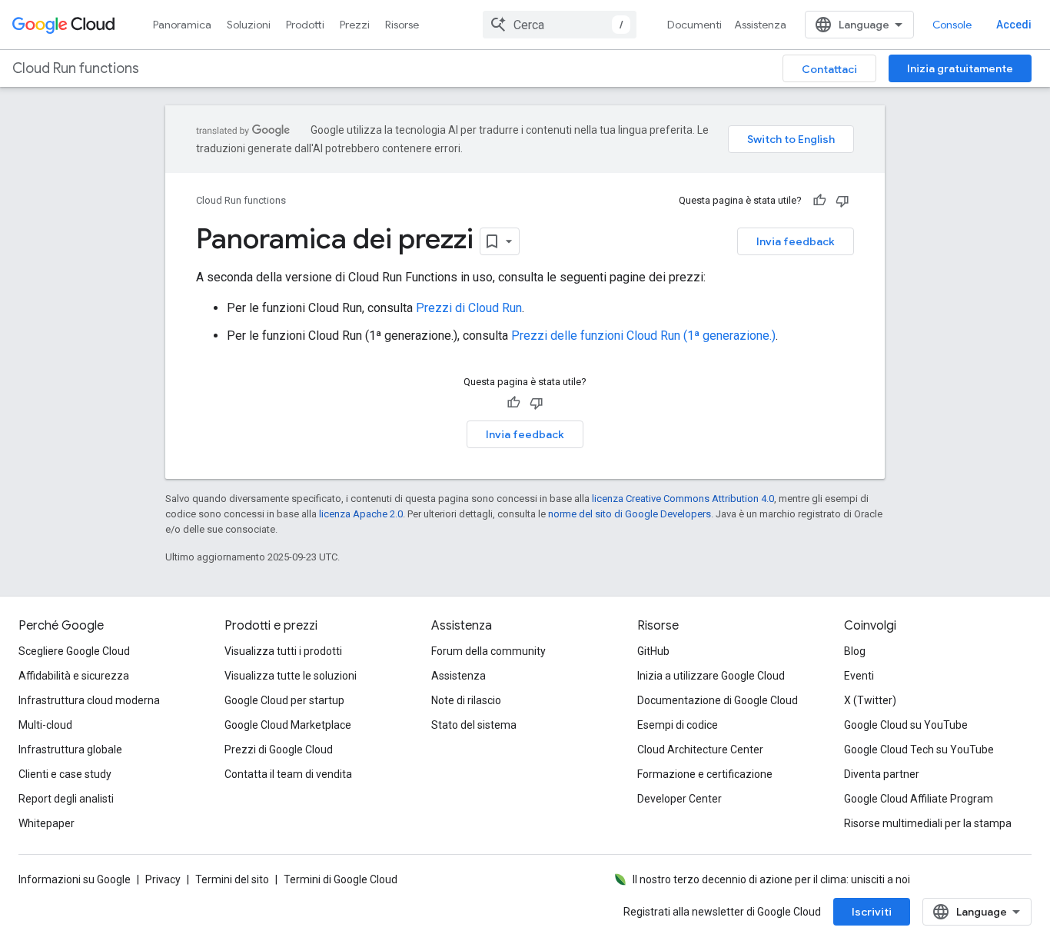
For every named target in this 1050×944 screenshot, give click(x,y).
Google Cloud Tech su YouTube (919, 749)
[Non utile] (842, 200)
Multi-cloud (45, 725)
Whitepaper (46, 823)
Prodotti (305, 25)
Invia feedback (795, 241)
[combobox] (559, 24)
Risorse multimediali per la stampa (928, 823)
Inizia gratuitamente (960, 68)
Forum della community (488, 651)
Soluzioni (249, 25)
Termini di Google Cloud (340, 879)
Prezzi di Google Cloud (278, 749)
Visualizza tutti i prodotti (283, 651)
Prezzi (355, 25)
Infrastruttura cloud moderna (89, 700)
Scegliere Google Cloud (74, 651)
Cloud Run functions (75, 68)
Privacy (163, 879)
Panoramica (182, 25)
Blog (855, 651)
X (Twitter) (870, 700)
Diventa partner (881, 774)
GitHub (653, 651)
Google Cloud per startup (284, 700)
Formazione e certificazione (705, 774)
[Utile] (819, 200)
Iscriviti (872, 912)
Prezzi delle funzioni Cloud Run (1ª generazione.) (643, 335)
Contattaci (829, 69)
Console (952, 25)
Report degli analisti (66, 799)
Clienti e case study (64, 774)
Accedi (1014, 24)
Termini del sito (232, 879)
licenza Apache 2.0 (361, 514)
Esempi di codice (677, 725)
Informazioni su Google (74, 879)
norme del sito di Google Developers (629, 514)
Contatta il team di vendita (288, 774)
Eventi (859, 676)
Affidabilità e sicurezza (73, 676)
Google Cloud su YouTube (906, 725)
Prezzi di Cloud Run (469, 308)
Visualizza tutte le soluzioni (290, 676)
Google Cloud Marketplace (287, 725)
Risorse (402, 25)
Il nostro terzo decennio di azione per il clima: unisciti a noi (771, 879)
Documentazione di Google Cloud (717, 700)
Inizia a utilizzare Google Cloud (711, 676)
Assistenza (760, 25)
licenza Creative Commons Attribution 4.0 (683, 498)
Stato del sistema (474, 725)
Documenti (694, 25)
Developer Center (679, 799)
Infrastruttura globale (70, 749)
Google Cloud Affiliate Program (918, 799)
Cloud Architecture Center (700, 749)
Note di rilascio (466, 700)
